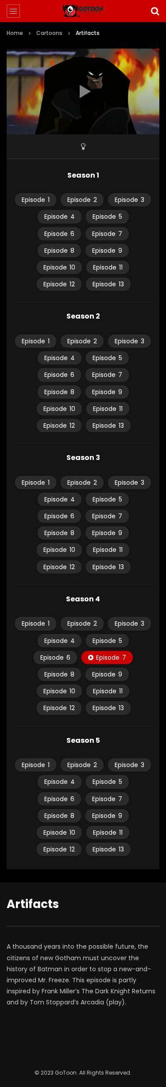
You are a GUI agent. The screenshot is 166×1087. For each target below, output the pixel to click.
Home (15, 33)
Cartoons (49, 33)
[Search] (155, 11)
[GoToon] (83, 11)
